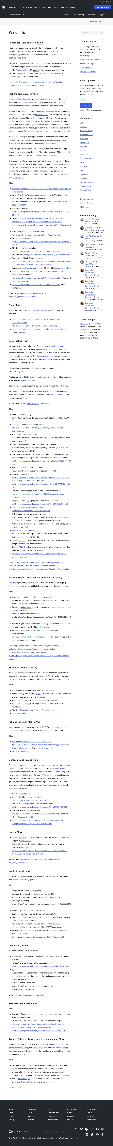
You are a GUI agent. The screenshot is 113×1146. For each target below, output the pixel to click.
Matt (89, 1113)
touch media (49, 690)
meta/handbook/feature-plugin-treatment (41, 646)
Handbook (84, 142)
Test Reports (85, 68)
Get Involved (72, 1109)
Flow (40, 42)
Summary (84, 174)
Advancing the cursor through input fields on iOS (31, 741)
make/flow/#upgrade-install (49, 859)
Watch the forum (28, 380)
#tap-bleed (48, 748)
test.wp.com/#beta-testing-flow (26, 569)
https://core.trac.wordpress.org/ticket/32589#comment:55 (36, 235)
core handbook (55, 395)
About (11, 1109)
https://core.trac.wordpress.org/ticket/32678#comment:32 (36, 924)
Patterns (31, 1120)
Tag (10, 386)
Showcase (32, 1109)
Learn (50, 1109)
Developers (52, 1116)
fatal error (46, 627)
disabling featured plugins (43, 630)
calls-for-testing (33, 403)
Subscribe (86, 105)
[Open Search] (89, 7)
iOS (28, 693)
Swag (70, 1120)
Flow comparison (56, 171)
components (39, 995)
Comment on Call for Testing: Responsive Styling (92, 272)
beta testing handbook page (52, 346)
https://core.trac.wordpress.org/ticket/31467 (30, 800)
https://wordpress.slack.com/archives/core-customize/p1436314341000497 (41, 243)
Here (69, 637)
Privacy (11, 1120)
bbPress (91, 1116)
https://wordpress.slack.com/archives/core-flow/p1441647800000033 (41, 968)
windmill (36, 70)
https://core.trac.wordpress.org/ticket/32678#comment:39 (36, 271)
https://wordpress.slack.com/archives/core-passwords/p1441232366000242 (41, 213)
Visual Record (85, 186)
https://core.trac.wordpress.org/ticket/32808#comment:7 (35, 251)
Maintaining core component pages (26, 530)
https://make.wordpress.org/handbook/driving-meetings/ (35, 326)
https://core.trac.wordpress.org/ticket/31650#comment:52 (47, 255)
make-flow (16, 713)
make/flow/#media (54, 82)
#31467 (15, 794)
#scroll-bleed (63, 745)
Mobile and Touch (24, 70)
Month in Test (86, 158)
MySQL (23, 1017)
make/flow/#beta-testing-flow (21, 566)
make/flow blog (41, 114)
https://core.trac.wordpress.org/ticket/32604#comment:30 (36, 284)
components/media (16, 85)
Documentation (53, 1113)
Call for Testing (86, 130)
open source (23, 673)
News (11, 1113)
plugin (60, 534)
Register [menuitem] (109, 2)
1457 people (85, 323)
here (36, 368)
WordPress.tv (54, 1120)
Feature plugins (15, 583)
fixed (38, 693)
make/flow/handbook (27, 297)
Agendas (83, 126)
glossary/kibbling (20, 293)
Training (83, 178)
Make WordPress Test (17, 15)
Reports (83, 166)
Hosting (11, 1116)
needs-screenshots (48, 143)
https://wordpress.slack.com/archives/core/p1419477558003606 (41, 1031)
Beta (11, 341)
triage (56, 1051)
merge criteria (56, 607)
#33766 (22, 837)
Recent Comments (87, 203)
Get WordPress (103, 7)
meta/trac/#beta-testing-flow (50, 562)
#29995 (65, 202)
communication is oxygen (21, 99)
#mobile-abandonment (21, 748)
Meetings (84, 154)
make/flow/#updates (28, 859)
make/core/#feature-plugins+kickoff (23, 649)
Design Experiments (88, 72)
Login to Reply (15, 1087)
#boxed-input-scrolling (21, 745)
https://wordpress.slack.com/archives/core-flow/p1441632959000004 (41, 486)
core (49, 403)
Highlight (83, 146)
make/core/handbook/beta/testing (54, 569)
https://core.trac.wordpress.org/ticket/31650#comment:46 (36, 278)
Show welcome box (95, 22)
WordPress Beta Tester (89, 60)
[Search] (102, 33)
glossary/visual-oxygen (37, 293)
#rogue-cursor (37, 745)
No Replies (84, 207)
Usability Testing (87, 182)
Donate (71, 1116)
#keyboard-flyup (50, 745)
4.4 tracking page (59, 349)
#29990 (15, 205)
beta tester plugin (40, 377)
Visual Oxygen (28, 102)
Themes (31, 1113)
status (82, 170)
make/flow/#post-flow (34, 85)
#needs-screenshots (62, 268)
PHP (11, 1003)
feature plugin (26, 607)
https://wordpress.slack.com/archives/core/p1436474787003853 (41, 504)
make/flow (13, 297)
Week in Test (85, 190)
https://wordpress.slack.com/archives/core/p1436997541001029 (40, 807)
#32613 (15, 524)
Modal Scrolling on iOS (21, 751)
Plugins (31, 1116)
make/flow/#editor (21, 82)
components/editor (37, 82)
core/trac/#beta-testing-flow (26, 562)
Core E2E (84, 138)
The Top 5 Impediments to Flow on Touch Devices (33, 63)
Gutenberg (84, 56)
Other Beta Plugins (87, 64)
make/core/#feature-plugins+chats (37, 656)
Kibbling (13, 94)
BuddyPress (92, 1120)
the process (65, 586)
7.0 (81, 123)
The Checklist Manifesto (42, 310)
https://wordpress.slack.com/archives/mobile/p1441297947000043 (41, 477)
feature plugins (15, 356)
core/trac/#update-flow (18, 863)
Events (69, 1113)
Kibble (83, 150)
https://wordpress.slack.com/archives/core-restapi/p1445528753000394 (41, 462)
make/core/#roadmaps (23, 995)
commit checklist (38, 637)
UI (18, 137)
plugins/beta (19, 646)
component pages (47, 356)
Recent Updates (87, 199)
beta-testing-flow (61, 386)
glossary (65, 1048)
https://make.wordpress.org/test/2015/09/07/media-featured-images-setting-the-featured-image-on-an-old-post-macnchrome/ (38, 221)
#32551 (22, 540)
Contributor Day (86, 134)
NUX (82, 162)
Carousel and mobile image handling (31, 73)
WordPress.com (93, 1109)
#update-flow (25, 840)
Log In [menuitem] (103, 2)
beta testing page (19, 537)
